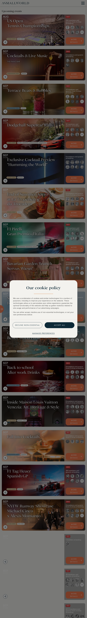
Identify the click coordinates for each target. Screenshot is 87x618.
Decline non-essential (27, 325)
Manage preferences (43, 333)
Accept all (59, 325)
